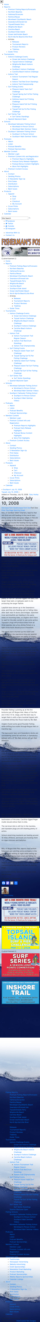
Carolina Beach (14, 29)
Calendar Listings (16, 1279)
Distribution (12, 184)
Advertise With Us (13, 233)
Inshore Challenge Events (18, 57)
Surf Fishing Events (15, 87)
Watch (10, 141)
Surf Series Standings (20, 116)
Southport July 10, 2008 (12, 489)
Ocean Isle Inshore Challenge (23, 59)
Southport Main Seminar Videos (24, 136)
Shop (14, 196)
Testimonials (14, 1259)
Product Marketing (17, 1272)
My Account (17, 204)
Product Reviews (18, 47)
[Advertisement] (20, 1028)
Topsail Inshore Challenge (22, 62)
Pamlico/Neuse (14, 17)
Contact (11, 174)
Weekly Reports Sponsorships (21, 1277)
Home (6, 4)
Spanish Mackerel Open (17, 119)
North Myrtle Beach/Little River (20, 37)
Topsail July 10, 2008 (10, 492)
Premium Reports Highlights (23, 159)
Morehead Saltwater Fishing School (22, 124)
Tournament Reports (20, 44)
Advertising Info (12, 1257)
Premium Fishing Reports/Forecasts (22, 9)
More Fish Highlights (20, 166)
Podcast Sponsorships (17, 149)
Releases (15, 42)
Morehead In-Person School (23, 126)
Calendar (7, 214)
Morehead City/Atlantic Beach (19, 19)
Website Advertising (17, 1264)
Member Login (13, 154)
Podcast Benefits (14, 146)
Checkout (16, 201)
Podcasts (7, 139)
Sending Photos (14, 176)
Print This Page (7, 510)
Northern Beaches (15, 12)
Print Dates (12, 181)
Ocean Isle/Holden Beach (18, 34)
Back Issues (12, 189)
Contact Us (10, 235)
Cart (14, 199)
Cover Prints (13, 206)
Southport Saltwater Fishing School (22, 131)
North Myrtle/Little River (19, 1122)
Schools (7, 121)
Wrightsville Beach (15, 27)
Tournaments (9, 54)
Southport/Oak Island (16, 32)
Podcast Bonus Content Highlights (25, 164)
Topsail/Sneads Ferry (16, 24)
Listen (10, 144)
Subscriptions (13, 186)
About (6, 171)
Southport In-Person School (23, 134)
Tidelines (15, 49)
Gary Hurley (33, 494)
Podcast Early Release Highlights (25, 161)
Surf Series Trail (14, 114)
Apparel (11, 194)
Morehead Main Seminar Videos (24, 129)
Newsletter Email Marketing (20, 1269)
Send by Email (19, 510)
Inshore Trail (13, 74)
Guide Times (13, 52)
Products (7, 191)
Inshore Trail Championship (22, 84)
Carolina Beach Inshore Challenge (25, 72)
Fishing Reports (12, 1092)
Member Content (10, 151)
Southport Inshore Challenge (23, 69)
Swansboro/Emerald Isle (17, 22)
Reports (7, 7)
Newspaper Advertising (19, 1262)
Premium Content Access (18, 169)
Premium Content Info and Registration (23, 156)
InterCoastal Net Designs (26, 1321)
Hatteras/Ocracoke (15, 14)
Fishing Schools (12, 1212)
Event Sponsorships (17, 1267)
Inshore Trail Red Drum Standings (25, 82)
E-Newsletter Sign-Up (16, 179)
